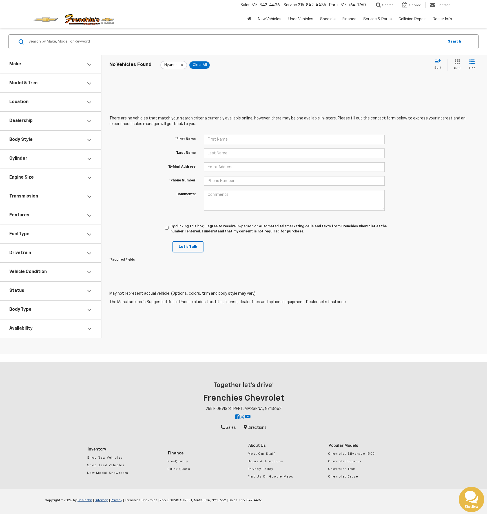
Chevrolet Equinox (345, 461)
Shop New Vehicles (105, 457)
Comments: (186, 194)
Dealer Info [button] (442, 19)
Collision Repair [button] (412, 19)
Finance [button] (349, 19)
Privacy (116, 500)
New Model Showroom (108, 472)
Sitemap (101, 500)
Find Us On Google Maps (271, 476)
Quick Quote (178, 468)
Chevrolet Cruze (343, 476)
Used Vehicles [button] (300, 19)
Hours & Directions (266, 461)
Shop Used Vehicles (106, 465)
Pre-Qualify (177, 461)
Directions (257, 428)
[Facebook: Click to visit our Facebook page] (237, 417)
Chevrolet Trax (341, 468)
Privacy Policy (261, 468)
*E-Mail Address (182, 166)
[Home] (249, 19)
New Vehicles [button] (270, 19)
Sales (230, 428)
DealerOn (85, 500)
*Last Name (186, 153)
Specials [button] (328, 19)
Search (454, 41)
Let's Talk (188, 247)
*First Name (185, 139)
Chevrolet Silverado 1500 (351, 453)
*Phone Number (182, 180)
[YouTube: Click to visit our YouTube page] (248, 417)
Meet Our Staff (261, 453)
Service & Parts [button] (377, 19)
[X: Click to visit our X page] (242, 417)
